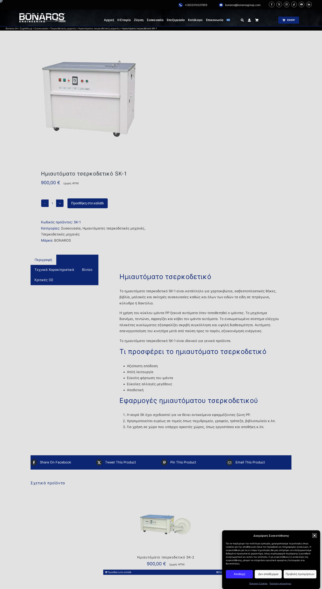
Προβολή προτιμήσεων (300, 574)
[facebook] (271, 4)
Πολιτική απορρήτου (280, 583)
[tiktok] (294, 4)
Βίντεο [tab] (87, 270)
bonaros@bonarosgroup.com (243, 5)
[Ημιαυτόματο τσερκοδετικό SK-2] (165, 524)
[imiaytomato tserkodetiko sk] (93, 98)
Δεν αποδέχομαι (268, 574)
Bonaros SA (12, 28)
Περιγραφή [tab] (43, 260)
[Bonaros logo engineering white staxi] (42, 15)
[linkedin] (309, 4)
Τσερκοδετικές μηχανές (63, 28)
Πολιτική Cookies (258, 583)
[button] (314, 535)
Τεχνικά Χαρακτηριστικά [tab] (54, 270)
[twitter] (279, 4)
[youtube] (301, 4)
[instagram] (286, 4)
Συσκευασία (41, 28)
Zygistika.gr (26, 28)
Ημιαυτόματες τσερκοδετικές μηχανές (99, 28)
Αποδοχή (239, 574)
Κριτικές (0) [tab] (43, 280)
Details (222, 572)
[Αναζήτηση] (242, 20)
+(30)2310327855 (196, 5)
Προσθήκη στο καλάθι (87, 203)
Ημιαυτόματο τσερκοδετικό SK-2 (165, 557)
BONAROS (62, 240)
